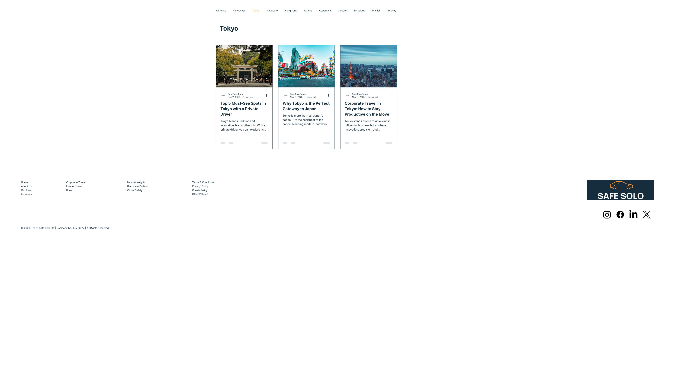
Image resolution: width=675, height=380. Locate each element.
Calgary (342, 10)
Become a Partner (137, 186)
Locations (26, 194)
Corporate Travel (75, 182)
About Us (26, 186)
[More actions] (268, 95)
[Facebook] (620, 215)
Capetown (325, 10)
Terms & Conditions (203, 182)
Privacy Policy (200, 186)
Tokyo (255, 10)
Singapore (272, 10)
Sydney (392, 10)
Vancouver (239, 10)
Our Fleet (26, 190)
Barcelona (359, 10)
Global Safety (135, 190)
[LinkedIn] (633, 215)
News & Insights (136, 182)
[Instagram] (607, 215)
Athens (308, 10)
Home (24, 182)
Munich (376, 10)
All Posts (221, 10)
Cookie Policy (200, 190)
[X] (647, 215)
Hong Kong (291, 10)
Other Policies (200, 193)
